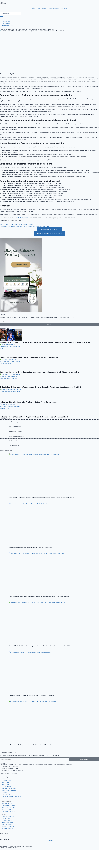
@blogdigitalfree (23, 218)
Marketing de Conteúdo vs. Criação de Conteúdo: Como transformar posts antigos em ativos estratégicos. (45, 342)
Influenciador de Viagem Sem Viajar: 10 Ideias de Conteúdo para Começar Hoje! (34, 417)
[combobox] (10, 13)
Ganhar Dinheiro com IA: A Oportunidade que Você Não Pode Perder (29, 357)
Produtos (64, 8)
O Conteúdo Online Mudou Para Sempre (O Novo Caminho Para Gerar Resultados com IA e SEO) (41, 387)
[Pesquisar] (1, 16)
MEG (1, 2)
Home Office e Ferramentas (16, 436)
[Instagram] (6, 836)
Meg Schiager (4, 763)
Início (33, 8)
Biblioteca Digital (54, 8)
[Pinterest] (10, 836)
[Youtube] (2, 836)
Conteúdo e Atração (14, 445)
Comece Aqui (42, 8)
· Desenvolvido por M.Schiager (9, 847)
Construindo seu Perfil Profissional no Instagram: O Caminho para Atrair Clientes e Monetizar (40, 372)
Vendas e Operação (14, 421)
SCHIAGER (3, 4)
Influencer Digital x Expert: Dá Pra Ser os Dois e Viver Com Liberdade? (30, 402)
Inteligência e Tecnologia (15, 431)
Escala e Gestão (6, 21)
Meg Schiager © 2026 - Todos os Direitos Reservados (16, 846)
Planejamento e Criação (15, 426)
